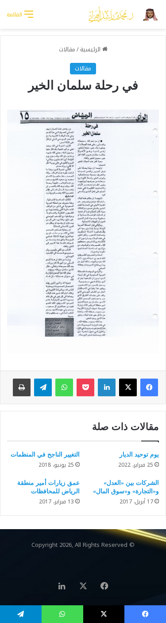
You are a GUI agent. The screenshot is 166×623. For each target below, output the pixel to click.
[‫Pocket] (85, 387)
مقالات (67, 49)
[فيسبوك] (149, 387)
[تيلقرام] (43, 387)
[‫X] (128, 387)
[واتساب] (64, 387)
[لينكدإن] (107, 387)
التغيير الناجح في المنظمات (45, 454)
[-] (124, 14)
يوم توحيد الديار (139, 454)
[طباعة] (22, 387)
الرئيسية (91, 49)
